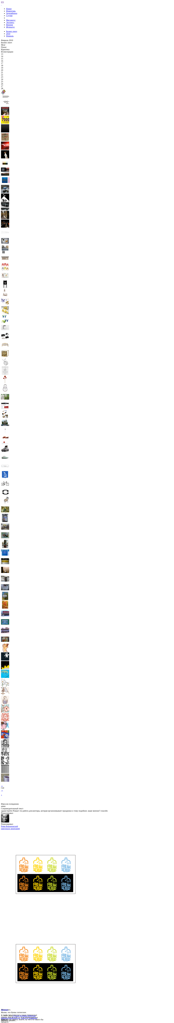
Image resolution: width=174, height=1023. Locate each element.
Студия (9, 16)
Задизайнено (11, 13)
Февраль (10, 36)
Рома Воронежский (9, 826)
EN (2, 2)
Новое (9, 9)
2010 (8, 34)
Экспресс (10, 22)
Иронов (9, 25)
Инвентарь (11, 11)
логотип (4, 1010)
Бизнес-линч (11, 31)
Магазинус (11, 20)
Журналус (10, 27)
